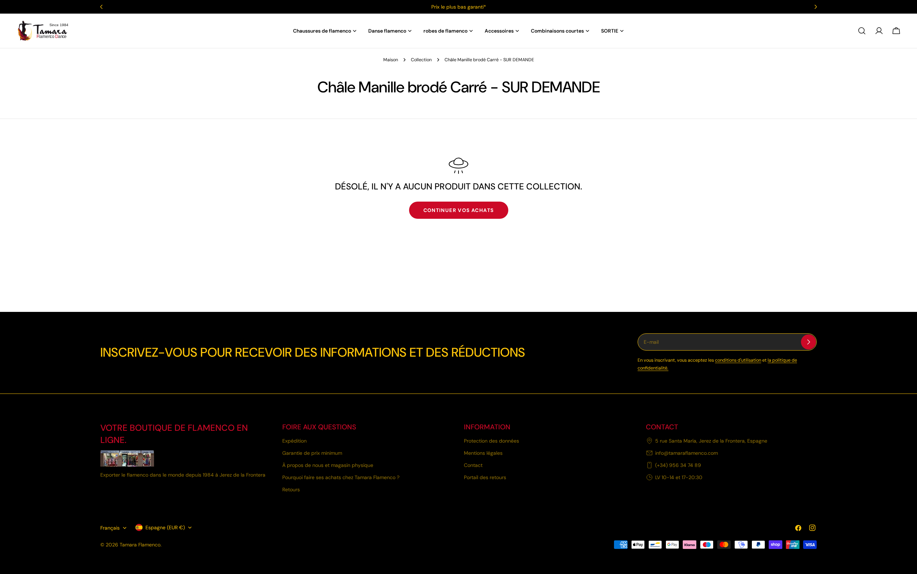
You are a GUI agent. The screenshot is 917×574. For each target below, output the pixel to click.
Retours (291, 489)
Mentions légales (483, 453)
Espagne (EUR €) (165, 527)
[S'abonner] (808, 341)
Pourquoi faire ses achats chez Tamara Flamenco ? (340, 477)
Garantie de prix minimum (312, 453)
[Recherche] (862, 31)
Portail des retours (485, 477)
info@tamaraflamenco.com (686, 453)
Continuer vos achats (458, 210)
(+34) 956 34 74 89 (678, 465)
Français (110, 528)
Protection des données (491, 441)
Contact (473, 465)
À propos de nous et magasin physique (327, 465)
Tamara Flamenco (140, 544)
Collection (421, 60)
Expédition (294, 441)
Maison (390, 60)
